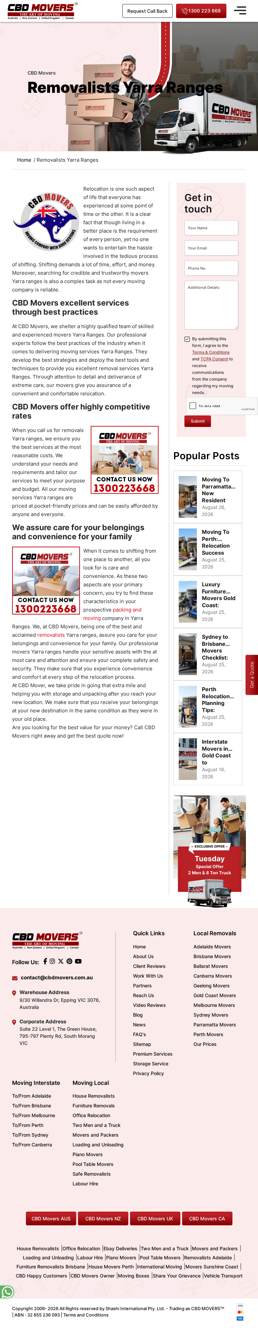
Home (139, 946)
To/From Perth (27, 1125)
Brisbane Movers (212, 956)
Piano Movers (88, 1154)
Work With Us (148, 976)
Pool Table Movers (93, 1164)
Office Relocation (91, 1115)
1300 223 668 (204, 10)
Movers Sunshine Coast (211, 1266)
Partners (142, 985)
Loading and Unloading (98, 1144)
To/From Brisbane (31, 1105)
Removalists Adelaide (208, 1257)
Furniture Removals (94, 1105)
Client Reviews (149, 966)
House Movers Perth (111, 1266)
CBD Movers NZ (103, 1218)
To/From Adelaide (31, 1096)
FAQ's (139, 1034)
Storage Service (150, 1063)
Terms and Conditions (86, 1315)
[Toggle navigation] (240, 9)
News (139, 1024)
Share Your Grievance (177, 1276)
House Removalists (94, 1096)
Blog (138, 1015)
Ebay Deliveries (120, 1248)
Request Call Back (147, 11)
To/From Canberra (32, 1144)
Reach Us (143, 995)
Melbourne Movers (214, 1005)
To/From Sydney (30, 1135)
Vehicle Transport (223, 1276)
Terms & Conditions (210, 352)
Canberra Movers (213, 976)
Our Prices (205, 1044)
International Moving (159, 1266)
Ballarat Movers (211, 966)
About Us (143, 956)
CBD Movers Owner (93, 1276)
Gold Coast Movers (215, 995)
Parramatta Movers (215, 1024)
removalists (51, 635)
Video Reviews (149, 1005)
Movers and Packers (96, 1135)
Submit (198, 421)
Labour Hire (85, 1183)
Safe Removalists (92, 1174)
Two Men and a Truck (97, 1125)
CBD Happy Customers (41, 1276)
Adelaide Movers (212, 946)
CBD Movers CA (207, 1218)
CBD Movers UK (155, 1218)
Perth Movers (208, 1034)
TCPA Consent (214, 358)
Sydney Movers (211, 1015)
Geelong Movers (212, 985)
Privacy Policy (148, 1073)
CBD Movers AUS (51, 1218)
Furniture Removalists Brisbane (50, 1266)
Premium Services (153, 1054)
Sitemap (142, 1044)
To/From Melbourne (33, 1115)
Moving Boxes (133, 1276)
